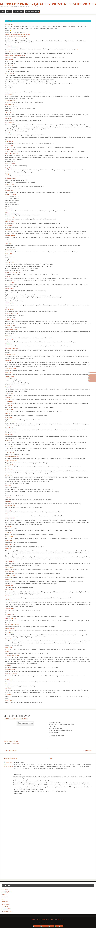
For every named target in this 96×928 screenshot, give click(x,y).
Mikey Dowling (9, 51)
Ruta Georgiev (9, 469)
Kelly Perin (8, 502)
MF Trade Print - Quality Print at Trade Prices (48, 4)
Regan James (9, 145)
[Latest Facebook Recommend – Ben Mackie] (16, 37)
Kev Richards (9, 133)
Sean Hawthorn (9, 221)
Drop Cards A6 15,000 (10, 750)
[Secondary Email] (92, 381)
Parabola (47, 923)
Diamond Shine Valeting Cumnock (15, 55)
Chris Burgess (9, 393)
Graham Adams (9, 104)
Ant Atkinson (9, 65)
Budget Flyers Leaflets (57, 919)
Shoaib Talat (8, 596)
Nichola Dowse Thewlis (11, 348)
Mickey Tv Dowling (10, 194)
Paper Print (5, 906)
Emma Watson (9, 614)
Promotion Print (6, 909)
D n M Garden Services (11, 47)
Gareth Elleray (9, 567)
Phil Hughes (8, 118)
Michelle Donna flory (11, 329)
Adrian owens (9, 526)
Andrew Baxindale (10, 319)
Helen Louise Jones (10, 422)
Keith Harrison (9, 73)
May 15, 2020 (14, 718)
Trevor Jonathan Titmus (12, 655)
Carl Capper (8, 397)
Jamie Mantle (9, 590)
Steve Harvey (9, 141)
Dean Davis (8, 344)
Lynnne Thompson (10, 639)
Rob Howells (8, 276)
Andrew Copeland (10, 178)
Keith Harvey (9, 536)
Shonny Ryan (9, 401)
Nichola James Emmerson (12, 213)
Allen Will (7, 497)
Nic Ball (7, 514)
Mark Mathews (9, 633)
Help (3, 899)
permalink (16, 743)
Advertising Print (6, 892)
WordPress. (54, 923)
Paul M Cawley (9, 700)
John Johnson (9, 24)
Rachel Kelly (8, 360)
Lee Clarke (8, 688)
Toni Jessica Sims (10, 340)
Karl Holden (8, 540)
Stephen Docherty (10, 250)
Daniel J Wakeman (10, 235)
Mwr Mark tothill (10, 506)
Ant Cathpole (9, 510)
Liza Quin (7, 174)
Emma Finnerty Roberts (12, 456)
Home (33, 919)
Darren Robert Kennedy (12, 624)
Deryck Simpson (10, 628)
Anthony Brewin (9, 377)
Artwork (4, 894)
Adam (7, 718)
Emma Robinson (10, 669)
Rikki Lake (8, 651)
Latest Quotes (6, 904)
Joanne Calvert (9, 309)
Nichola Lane (9, 585)
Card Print (4, 897)
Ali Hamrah (8, 90)
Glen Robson (9, 600)
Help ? (38, 919)
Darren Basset (9, 289)
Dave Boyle (8, 336)
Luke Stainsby (9, 434)
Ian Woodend (9, 680)
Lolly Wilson (8, 168)
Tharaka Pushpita (10, 465)
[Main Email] (92, 379)
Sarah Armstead (10, 518)
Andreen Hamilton (10, 575)
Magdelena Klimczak (11, 461)
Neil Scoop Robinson (11, 674)
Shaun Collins (9, 69)
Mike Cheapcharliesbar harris (13, 272)
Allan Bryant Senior (10, 368)
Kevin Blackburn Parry (11, 313)
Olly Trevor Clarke (10, 545)
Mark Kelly (8, 485)
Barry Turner (9, 209)
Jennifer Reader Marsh (11, 153)
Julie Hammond (9, 571)
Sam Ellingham (9, 303)
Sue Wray (8, 532)
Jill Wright (8, 549)
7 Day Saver (5, 889)
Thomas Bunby (9, 217)
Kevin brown (8, 372)
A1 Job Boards (88, 750)
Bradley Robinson (10, 354)
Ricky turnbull (9, 417)
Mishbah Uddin (9, 184)
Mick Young (8, 665)
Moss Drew (8, 684)
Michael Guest (9, 409)
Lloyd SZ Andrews (10, 428)
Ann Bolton (8, 440)
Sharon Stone (9, 446)
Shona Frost (8, 694)
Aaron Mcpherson (10, 618)
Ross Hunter (8, 405)
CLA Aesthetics (9, 123)
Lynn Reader (8, 579)
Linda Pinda (8, 647)
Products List (45, 919)
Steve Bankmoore (10, 282)
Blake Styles (8, 387)
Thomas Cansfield (10, 100)
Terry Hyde (8, 243)
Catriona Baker (9, 608)
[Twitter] (92, 377)
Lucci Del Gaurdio (10, 164)
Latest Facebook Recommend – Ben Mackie (17, 34)
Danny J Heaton (9, 262)
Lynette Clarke (9, 94)
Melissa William (9, 254)
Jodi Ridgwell (8, 225)
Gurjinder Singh (9, 561)
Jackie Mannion (9, 59)
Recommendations (7, 911)
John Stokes (8, 475)
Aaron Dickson (9, 452)
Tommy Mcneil (9, 112)
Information (24, 718)
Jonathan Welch (9, 190)
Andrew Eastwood (10, 149)
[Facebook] (92, 372)
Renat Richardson (10, 325)
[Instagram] (92, 375)
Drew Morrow (9, 413)
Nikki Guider (8, 229)
